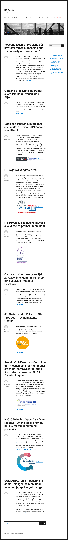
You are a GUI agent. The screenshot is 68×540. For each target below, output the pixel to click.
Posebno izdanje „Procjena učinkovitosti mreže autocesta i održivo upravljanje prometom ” (24, 48)
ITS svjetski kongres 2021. (20, 170)
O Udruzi (6, 18)
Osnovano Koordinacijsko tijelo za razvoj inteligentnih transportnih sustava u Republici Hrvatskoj (24, 279)
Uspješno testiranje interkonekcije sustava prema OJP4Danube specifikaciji (24, 127)
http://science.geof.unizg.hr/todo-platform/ (27, 449)
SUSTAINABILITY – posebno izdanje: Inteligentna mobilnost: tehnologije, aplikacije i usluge (24, 484)
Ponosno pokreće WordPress (16, 533)
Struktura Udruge (16, 18)
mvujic (5, 60)
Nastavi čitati (30, 80)
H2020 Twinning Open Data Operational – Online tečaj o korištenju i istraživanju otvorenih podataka (24, 424)
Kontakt (53, 18)
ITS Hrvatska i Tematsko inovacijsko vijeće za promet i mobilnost (25, 224)
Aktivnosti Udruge (33, 18)
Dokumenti (24, 18)
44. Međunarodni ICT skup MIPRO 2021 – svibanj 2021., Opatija (23, 317)
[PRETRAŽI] (62, 45)
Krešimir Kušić (7, 139)
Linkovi (47, 18)
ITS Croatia (9, 10)
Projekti (41, 18)
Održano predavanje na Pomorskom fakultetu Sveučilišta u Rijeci (23, 94)
